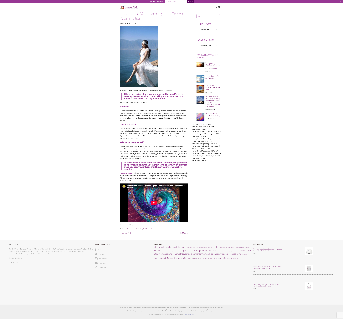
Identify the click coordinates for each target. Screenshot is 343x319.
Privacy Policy (13, 262)
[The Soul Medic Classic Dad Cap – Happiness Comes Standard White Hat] (309, 251)
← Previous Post (125, 233)
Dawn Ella (165, 250)
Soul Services (169, 7)
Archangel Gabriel (191, 247)
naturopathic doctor (221, 254)
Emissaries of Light (190, 250)
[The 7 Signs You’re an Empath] (200, 79)
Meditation (139, 229)
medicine (190, 254)
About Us (159, 7)
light (180, 254)
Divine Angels (171, 250)
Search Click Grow (189, 314)
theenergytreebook (209, 258)
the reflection (216, 258)
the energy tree (201, 258)
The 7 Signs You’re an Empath (212, 77)
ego (184, 250)
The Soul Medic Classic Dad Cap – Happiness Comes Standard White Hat (267, 250)
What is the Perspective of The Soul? (212, 87)
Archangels (206, 247)
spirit (172, 258)
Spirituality (149, 229)
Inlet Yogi (130, 225)
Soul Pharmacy (193, 7)
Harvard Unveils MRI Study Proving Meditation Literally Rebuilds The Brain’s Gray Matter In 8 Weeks (212, 101)
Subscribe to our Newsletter (156, 1)
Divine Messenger (178, 250)
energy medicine (208, 250)
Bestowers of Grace (224, 247)
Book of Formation (236, 247)
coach (157, 250)
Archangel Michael (200, 247)
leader (166, 254)
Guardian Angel (220, 250)
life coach (173, 254)
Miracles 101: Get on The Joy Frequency (213, 115)
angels (184, 247)
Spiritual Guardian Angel (192, 258)
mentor (198, 254)
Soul (144, 229)
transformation (226, 258)
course (161, 250)
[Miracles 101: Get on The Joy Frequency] (200, 117)
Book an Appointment (181, 7)
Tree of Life (235, 258)
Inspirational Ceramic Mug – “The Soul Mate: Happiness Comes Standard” (267, 267)
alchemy (158, 247)
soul (167, 257)
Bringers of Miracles (245, 247)
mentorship (207, 254)
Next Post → (184, 233)
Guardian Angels (227, 250)
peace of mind (237, 254)
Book (230, 247)
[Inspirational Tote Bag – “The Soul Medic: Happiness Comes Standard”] (309, 286)
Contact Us (211, 7)
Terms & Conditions (15, 258)
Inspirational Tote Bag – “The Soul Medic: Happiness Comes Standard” (266, 285)
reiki (163, 258)
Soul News (203, 7)
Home (153, 7)
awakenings (214, 247)
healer (242, 250)
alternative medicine (171, 247)
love (184, 254)
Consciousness (131, 229)
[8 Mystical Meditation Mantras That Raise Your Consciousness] (200, 64)
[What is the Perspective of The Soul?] (200, 88)
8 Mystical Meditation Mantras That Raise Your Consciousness (212, 66)
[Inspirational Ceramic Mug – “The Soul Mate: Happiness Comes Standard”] (309, 269)
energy (197, 250)
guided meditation (235, 250)
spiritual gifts (180, 258)
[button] (222, 7)
